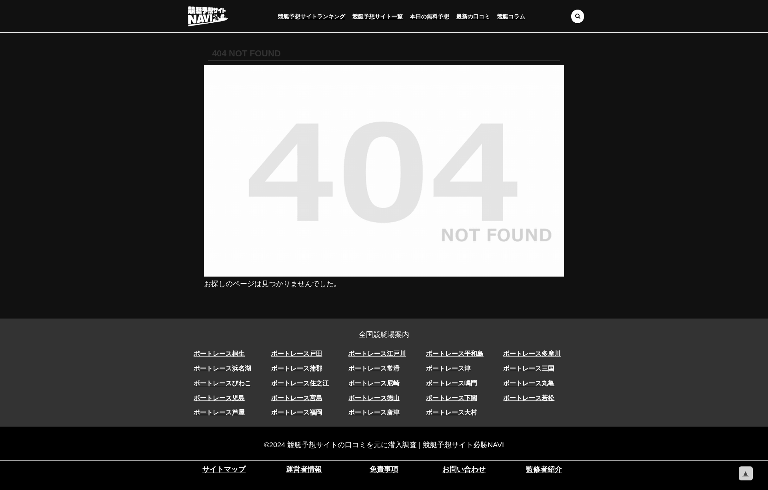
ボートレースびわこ (222, 383)
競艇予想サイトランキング (311, 16)
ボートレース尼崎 (374, 383)
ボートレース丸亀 (528, 383)
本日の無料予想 (429, 16)
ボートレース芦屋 (219, 412)
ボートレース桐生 (219, 353)
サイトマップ (224, 469)
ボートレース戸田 (296, 353)
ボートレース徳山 (374, 397)
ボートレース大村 (451, 412)
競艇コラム (511, 16)
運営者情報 (304, 469)
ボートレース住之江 (300, 383)
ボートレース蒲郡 (296, 368)
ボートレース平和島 (455, 353)
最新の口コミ (473, 16)
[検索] (577, 16)
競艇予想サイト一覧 (377, 16)
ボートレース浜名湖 (222, 368)
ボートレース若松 (528, 397)
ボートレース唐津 (374, 412)
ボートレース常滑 (374, 368)
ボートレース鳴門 (451, 383)
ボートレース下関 (451, 397)
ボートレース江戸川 (377, 353)
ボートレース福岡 (296, 412)
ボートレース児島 (219, 397)
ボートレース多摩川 (532, 353)
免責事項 (384, 469)
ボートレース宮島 (296, 397)
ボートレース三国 (528, 368)
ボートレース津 (448, 368)
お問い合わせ (464, 469)
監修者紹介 (544, 469)
